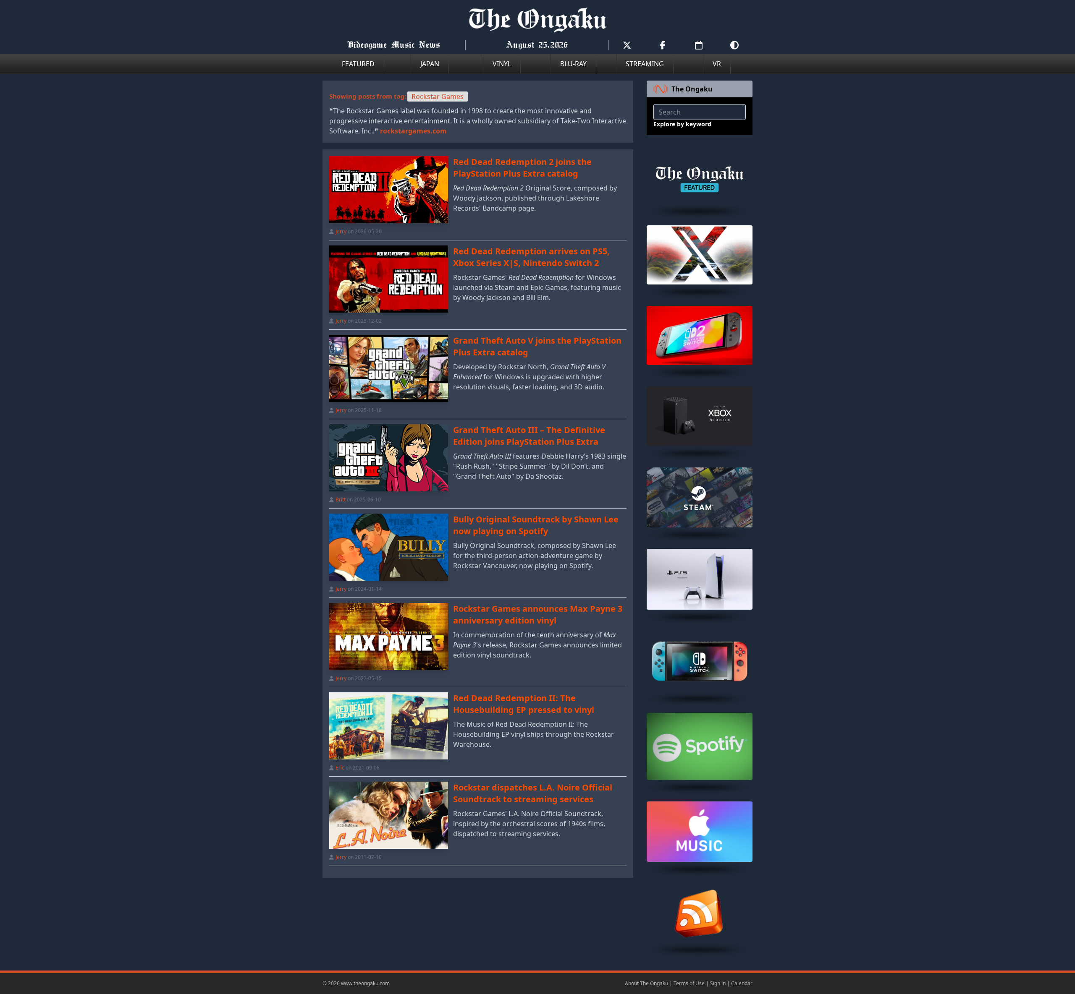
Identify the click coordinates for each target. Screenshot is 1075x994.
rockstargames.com (413, 131)
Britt (341, 499)
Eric (340, 767)
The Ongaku (692, 89)
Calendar (741, 983)
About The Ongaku (646, 983)
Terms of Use (689, 983)
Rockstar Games (438, 96)
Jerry (341, 231)
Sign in (718, 983)
